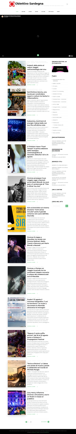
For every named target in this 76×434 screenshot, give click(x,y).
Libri (45, 360)
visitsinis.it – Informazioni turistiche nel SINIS (60, 155)
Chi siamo (55, 86)
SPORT (58, 11)
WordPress (46, 432)
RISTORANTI (55, 127)
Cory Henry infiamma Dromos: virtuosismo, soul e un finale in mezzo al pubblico (38, 396)
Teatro (28, 331)
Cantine (32, 61)
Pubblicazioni (56, 122)
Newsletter (55, 114)
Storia (28, 62)
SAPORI (36, 11)
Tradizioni (33, 62)
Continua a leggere (31, 84)
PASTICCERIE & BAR (57, 117)
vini (28, 63)
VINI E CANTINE (56, 132)
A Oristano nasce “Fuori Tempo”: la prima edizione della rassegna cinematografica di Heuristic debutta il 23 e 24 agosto (37, 152)
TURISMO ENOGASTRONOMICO (42, 62)
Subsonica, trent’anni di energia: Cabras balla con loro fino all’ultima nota (37, 123)
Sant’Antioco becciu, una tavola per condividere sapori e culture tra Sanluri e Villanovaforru (38, 95)
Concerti (29, 119)
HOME (17, 11)
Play (38, 55)
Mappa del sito (56, 109)
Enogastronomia (42, 61)
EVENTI (36, 90)
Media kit (55, 112)
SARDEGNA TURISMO (56, 167)
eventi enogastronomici (32, 89)
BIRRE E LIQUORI (56, 83)
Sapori (40, 90)
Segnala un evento (57, 130)
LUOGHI (30, 11)
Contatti (55, 88)
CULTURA (43, 11)
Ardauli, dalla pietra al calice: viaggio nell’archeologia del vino (36, 67)
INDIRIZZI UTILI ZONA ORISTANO (59, 165)
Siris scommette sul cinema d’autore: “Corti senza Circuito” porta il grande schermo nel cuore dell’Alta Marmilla (38, 212)
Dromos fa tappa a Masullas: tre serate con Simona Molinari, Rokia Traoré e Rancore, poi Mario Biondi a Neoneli (38, 241)
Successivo (44, 421)
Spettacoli (29, 176)
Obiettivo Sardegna (29, 3)
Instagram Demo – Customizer (60, 107)
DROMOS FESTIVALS (57, 94)
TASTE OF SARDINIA (56, 141)
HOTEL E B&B (56, 104)
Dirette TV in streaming (58, 91)
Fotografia (29, 297)
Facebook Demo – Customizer (59, 99)
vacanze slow (55, 177)
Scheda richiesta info (58, 125)
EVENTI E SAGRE (56, 96)
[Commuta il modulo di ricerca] (67, 4)
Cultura (36, 61)
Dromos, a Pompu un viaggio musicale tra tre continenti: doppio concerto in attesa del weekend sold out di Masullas (38, 272)
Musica (44, 330)
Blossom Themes (36, 432)
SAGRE (28, 61)
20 (30, 422)
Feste (40, 330)
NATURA (23, 11)
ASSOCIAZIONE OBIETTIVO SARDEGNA (59, 80)
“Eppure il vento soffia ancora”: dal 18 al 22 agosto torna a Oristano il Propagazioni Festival (37, 336)
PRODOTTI (55, 120)
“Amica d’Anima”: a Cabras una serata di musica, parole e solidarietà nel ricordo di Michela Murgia (38, 367)
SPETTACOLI (51, 11)
